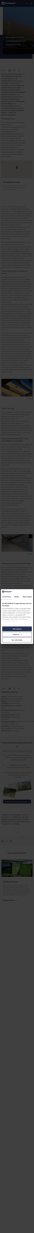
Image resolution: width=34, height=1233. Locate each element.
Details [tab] (16, 597)
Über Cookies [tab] (27, 597)
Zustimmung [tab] (6, 597)
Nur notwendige (17, 640)
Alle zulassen (17, 629)
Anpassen (16, 634)
